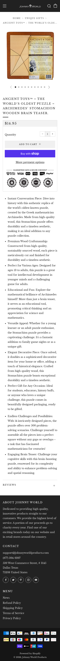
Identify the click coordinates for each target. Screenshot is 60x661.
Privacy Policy (12, 618)
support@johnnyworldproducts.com (26, 552)
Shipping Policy (13, 608)
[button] (15, 87)
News (6, 597)
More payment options (30, 162)
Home (17, 18)
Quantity (10, 134)
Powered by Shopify (30, 653)
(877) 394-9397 (11, 557)
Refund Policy (12, 602)
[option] (30, 55)
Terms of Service (13, 613)
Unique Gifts (34, 18)
